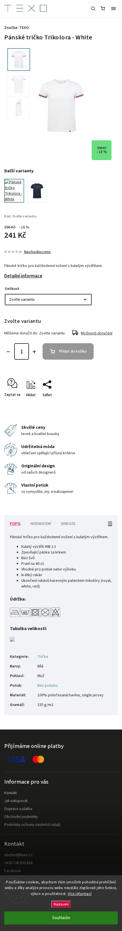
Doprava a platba (18, 809)
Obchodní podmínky (21, 817)
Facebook (12, 871)
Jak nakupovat (16, 801)
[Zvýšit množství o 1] (34, 351)
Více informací (80, 893)
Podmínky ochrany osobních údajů (32, 825)
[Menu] (113, 8)
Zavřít (104, 405)
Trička (42, 656)
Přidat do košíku (73, 351)
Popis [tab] (15, 524)
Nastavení (61, 904)
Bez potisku (47, 685)
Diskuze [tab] (68, 524)
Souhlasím (61, 918)
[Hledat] (93, 8)
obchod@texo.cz (18, 855)
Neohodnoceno (37, 252)
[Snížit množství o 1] (8, 351)
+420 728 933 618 (18, 863)
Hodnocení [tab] (41, 524)
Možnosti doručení (96, 333)
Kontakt (10, 793)
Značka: (16, 28)
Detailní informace (23, 276)
